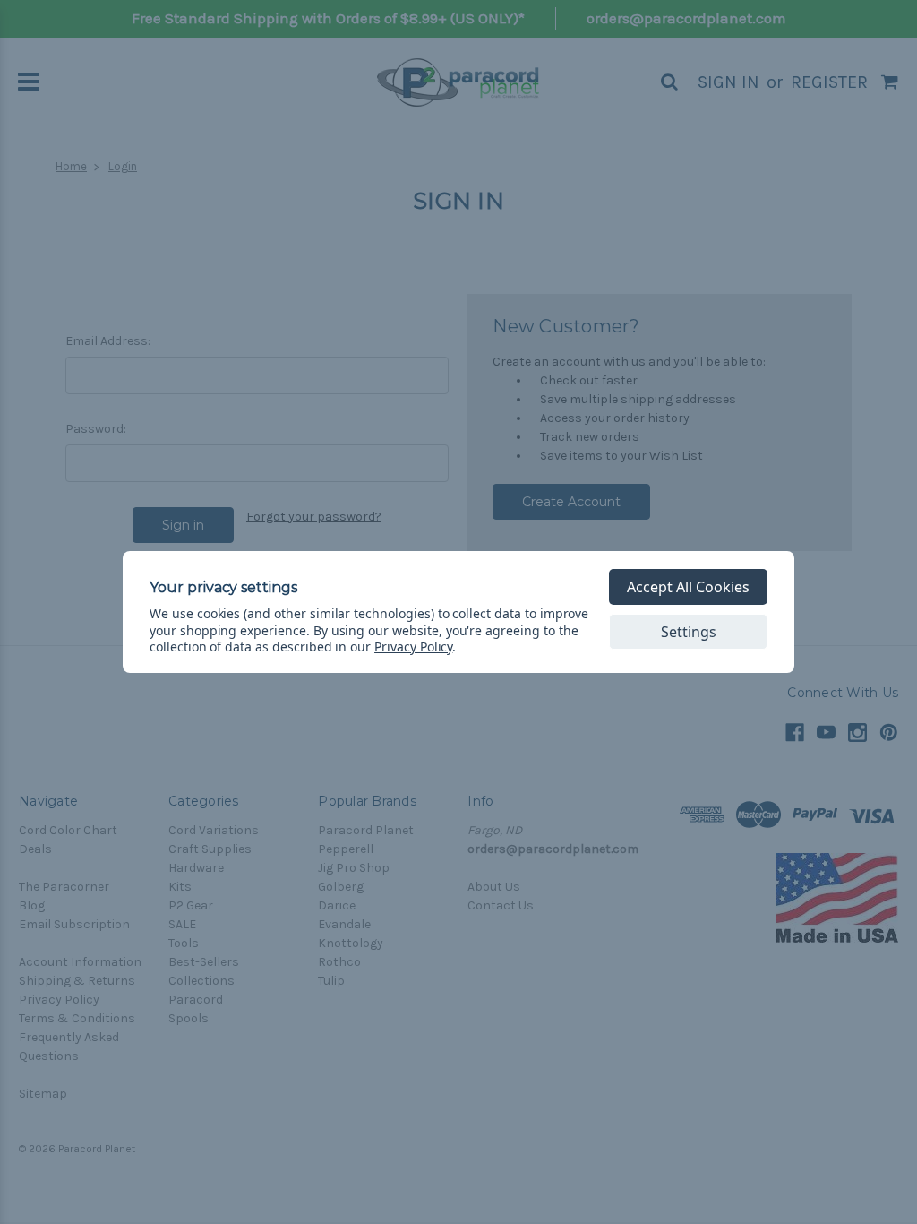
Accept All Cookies (688, 587)
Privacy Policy (413, 646)
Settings (688, 632)
